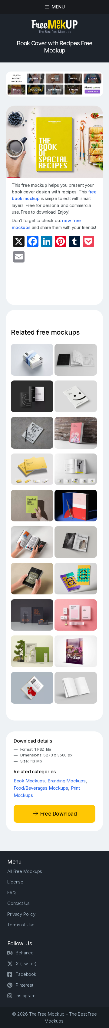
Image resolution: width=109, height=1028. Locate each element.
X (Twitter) (26, 963)
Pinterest (24, 985)
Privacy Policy (21, 914)
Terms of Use (21, 925)
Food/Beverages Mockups (41, 788)
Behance (25, 953)
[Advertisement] (60, 287)
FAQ (11, 893)
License (15, 882)
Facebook (26, 974)
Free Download (58, 813)
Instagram (25, 995)
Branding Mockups (67, 781)
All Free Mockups (24, 871)
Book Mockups (29, 781)
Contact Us (18, 903)
